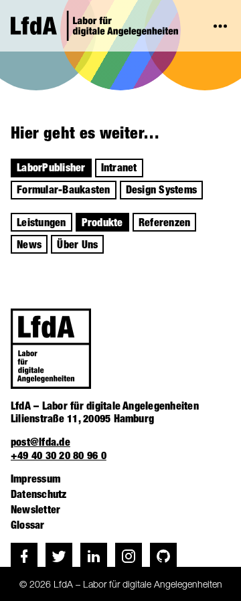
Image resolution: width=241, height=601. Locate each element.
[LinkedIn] (93, 556)
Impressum (35, 479)
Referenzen (164, 222)
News (29, 244)
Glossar (28, 525)
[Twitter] (59, 556)
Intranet (119, 167)
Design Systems (161, 189)
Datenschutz (39, 494)
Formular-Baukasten (63, 189)
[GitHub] (163, 556)
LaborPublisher (51, 167)
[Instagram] (128, 556)
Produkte (102, 222)
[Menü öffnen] (220, 26)
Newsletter (35, 509)
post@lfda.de (40, 442)
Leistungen (41, 222)
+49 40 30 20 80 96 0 (58, 455)
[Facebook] (24, 556)
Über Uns (77, 244)
